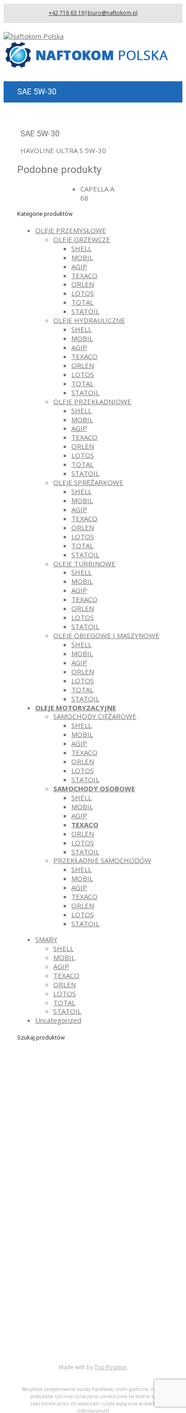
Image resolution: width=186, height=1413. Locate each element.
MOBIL (82, 257)
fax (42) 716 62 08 (85, 1221)
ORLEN (82, 284)
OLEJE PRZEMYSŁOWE (70, 230)
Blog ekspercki (57, 1328)
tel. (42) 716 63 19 (85, 1208)
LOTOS (82, 293)
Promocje (50, 1337)
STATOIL (85, 311)
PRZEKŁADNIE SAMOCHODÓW (102, 860)
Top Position (110, 1367)
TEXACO (84, 275)
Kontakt (47, 1346)
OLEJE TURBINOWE (84, 563)
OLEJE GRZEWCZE (81, 239)
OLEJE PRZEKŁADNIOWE (92, 401)
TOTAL (82, 302)
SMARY (46, 939)
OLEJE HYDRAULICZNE (89, 320)
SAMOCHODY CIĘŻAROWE (94, 716)
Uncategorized (58, 1020)
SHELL (81, 248)
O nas (44, 1310)
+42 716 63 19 (66, 13)
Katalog (47, 1319)
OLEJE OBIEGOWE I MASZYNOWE (106, 635)
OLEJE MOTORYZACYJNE (75, 707)
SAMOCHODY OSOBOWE (94, 788)
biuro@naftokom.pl (113, 13)
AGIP (79, 266)
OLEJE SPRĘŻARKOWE (88, 482)
